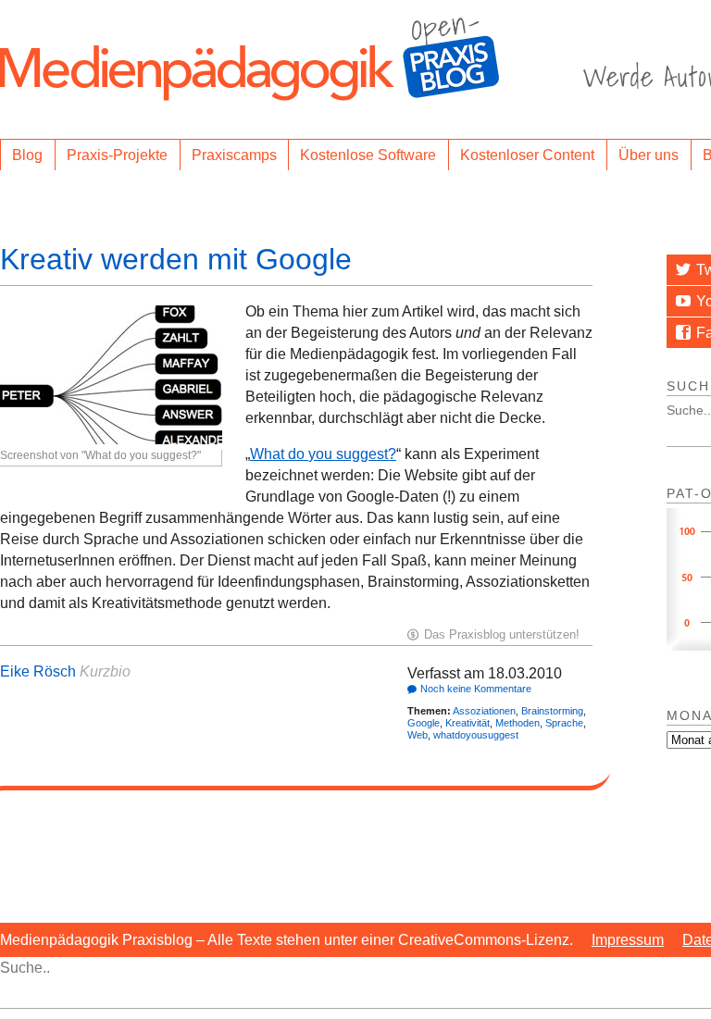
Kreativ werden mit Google (176, 259)
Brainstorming (552, 710)
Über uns (648, 155)
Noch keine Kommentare (475, 688)
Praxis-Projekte (117, 155)
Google (423, 722)
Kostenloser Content (527, 155)
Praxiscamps (234, 155)
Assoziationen (484, 710)
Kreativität (467, 722)
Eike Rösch (38, 671)
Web (417, 734)
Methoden (517, 722)
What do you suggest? (323, 454)
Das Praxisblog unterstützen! (502, 634)
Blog (27, 155)
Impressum (628, 940)
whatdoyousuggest (475, 734)
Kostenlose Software (368, 155)
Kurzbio (105, 671)
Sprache (564, 722)
